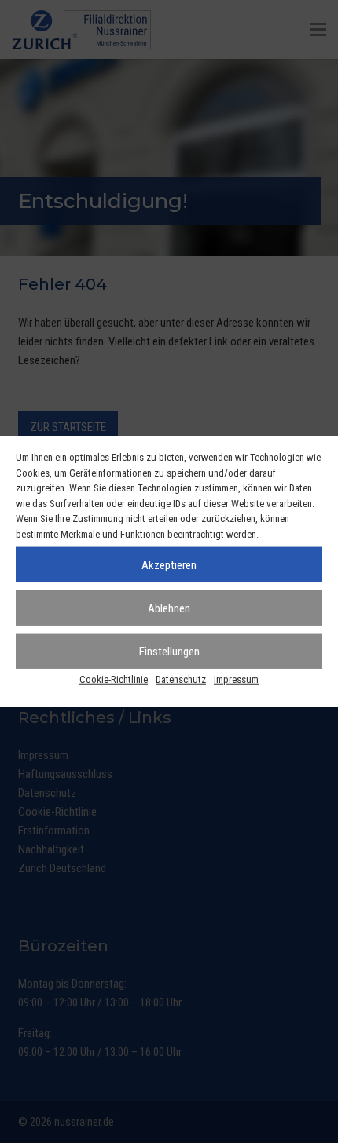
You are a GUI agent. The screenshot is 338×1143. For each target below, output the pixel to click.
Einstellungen (169, 651)
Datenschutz (181, 679)
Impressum (236, 679)
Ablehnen (169, 608)
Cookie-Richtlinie (113, 679)
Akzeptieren (169, 564)
